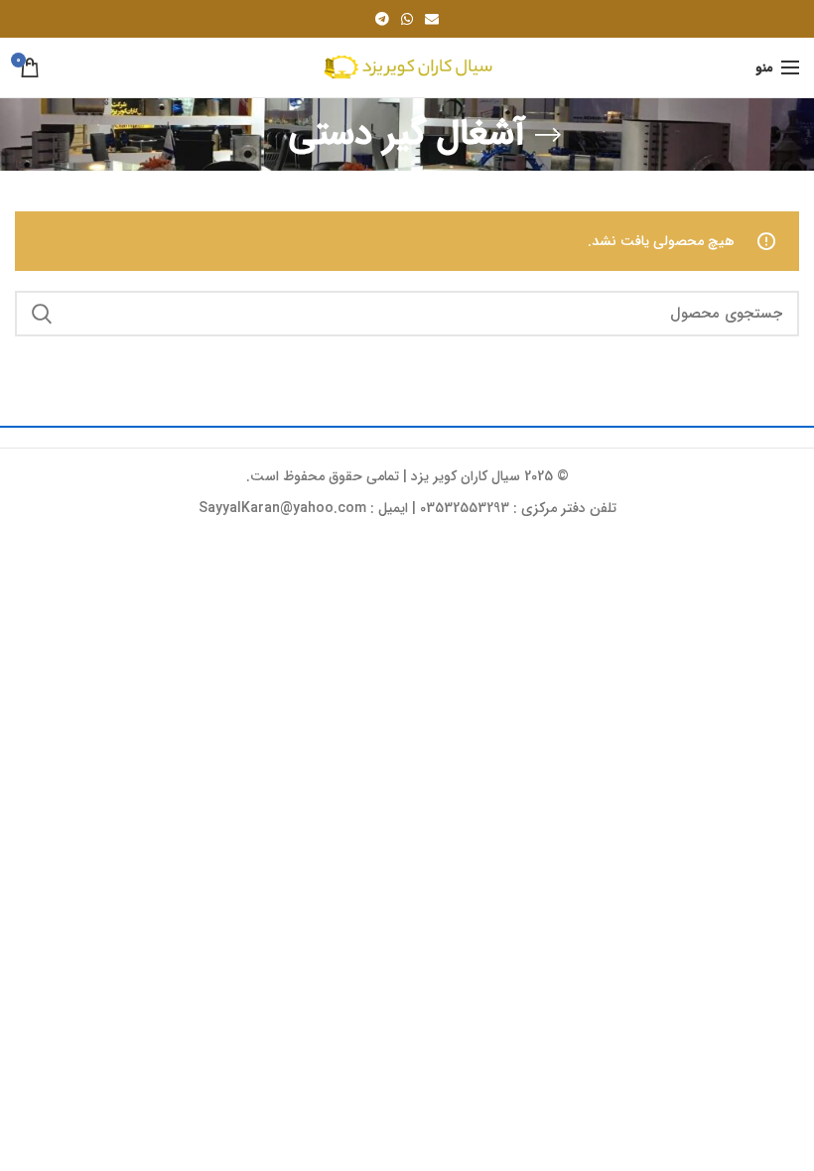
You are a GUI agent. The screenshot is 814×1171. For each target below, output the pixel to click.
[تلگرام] (382, 19)
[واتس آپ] (407, 19)
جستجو (42, 313)
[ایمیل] (432, 19)
